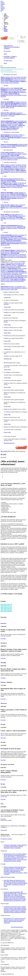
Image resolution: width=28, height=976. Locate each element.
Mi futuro (6, 110)
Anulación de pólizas (9, 912)
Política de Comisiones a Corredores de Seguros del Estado (15, 884)
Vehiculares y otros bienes (10, 162)
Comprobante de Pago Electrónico (18, 909)
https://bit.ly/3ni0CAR (6, 604)
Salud (5, 176)
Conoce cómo (7, 307)
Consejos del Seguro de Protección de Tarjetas (15, 860)
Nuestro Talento (8, 921)
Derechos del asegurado (14, 855)
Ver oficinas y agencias (6, 838)
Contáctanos (7, 906)
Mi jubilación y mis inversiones (11, 132)
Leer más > (3, 638)
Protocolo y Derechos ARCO (17, 868)
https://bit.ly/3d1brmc (6, 611)
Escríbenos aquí (8, 358)
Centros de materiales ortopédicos (9, 71)
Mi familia (6, 99)
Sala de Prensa (13, 846)
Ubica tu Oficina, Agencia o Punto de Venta (15, 907)
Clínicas (20, 895)
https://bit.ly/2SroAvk (6, 607)
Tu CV (13, 918)
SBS (21, 892)
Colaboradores (7, 247)
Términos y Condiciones (16, 856)
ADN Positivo (7, 918)
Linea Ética (6, 880)
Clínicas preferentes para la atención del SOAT (12, 69)
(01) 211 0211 (10, 263)
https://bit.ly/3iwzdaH (6, 610)
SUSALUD (13, 896)
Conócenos (6, 845)
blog (2, 451)
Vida (5, 189)
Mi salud (6, 85)
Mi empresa (6, 118)
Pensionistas (22, 41)
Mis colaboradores (8, 150)
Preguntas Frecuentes (9, 911)
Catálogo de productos (20, 911)
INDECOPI (7, 896)
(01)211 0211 (4, 830)
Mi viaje (6, 141)
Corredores (21, 40)
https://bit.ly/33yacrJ (6, 605)
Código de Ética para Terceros (15, 883)
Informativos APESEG (20, 912)
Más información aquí (9, 443)
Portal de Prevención (14, 897)
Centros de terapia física (6, 70)
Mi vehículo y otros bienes (10, 74)
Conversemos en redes (19, 263)
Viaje (5, 222)
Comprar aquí (7, 297)
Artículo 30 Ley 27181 (18, 858)
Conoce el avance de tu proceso (16, 920)
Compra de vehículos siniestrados (12, 892)
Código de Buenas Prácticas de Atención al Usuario (15, 899)
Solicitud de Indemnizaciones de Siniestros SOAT (14, 898)
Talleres (16, 895)
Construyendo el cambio (16, 845)
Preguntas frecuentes (17, 921)
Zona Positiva (22, 37)
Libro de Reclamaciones (17, 927)
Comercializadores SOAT (10, 859)
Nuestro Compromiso (15, 847)
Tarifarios (18, 861)
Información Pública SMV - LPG (12, 893)
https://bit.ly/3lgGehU (6, 608)
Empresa (6, 232)
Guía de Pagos (13, 906)
